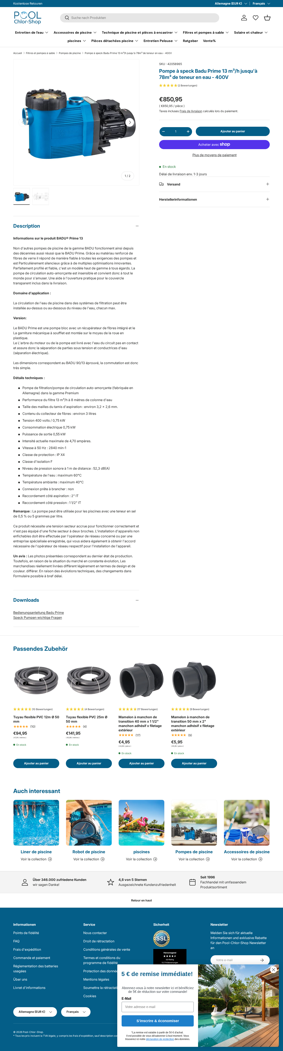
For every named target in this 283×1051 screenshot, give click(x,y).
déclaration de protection (160, 1039)
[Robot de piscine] (89, 823)
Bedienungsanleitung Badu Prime (38, 612)
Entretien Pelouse (158, 40)
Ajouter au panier (232, 131)
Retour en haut (141, 900)
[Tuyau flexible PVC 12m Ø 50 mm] (36, 680)
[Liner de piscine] (36, 823)
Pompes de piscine (70, 53)
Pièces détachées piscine (112, 40)
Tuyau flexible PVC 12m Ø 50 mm (36, 719)
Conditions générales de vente (106, 949)
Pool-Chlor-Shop (33, 1032)
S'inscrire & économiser (158, 1021)
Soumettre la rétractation (102, 988)
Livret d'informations (29, 988)
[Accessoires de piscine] (247, 823)
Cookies (89, 996)
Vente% (209, 40)
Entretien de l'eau (29, 32)
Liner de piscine (36, 851)
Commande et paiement (31, 958)
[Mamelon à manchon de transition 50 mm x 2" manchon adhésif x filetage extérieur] (194, 680)
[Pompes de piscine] (194, 823)
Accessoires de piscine (73, 32)
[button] (267, 17)
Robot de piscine (89, 851)
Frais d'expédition (27, 949)
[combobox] (139, 17)
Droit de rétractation (98, 941)
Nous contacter (95, 933)
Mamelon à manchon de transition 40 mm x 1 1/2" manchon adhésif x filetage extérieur (140, 723)
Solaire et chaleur (248, 32)
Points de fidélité (26, 933)
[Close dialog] (273, 969)
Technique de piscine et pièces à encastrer (137, 32)
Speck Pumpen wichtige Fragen (37, 617)
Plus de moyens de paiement (214, 155)
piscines (74, 40)
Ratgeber (190, 40)
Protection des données (101, 971)
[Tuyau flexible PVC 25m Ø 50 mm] (89, 680)
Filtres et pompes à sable (203, 32)
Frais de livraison (191, 111)
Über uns (20, 979)
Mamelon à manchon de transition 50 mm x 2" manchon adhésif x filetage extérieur (192, 723)
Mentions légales (96, 979)
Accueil (17, 53)
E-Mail (126, 998)
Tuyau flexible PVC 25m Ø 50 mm (86, 719)
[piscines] (141, 823)
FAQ (16, 941)
